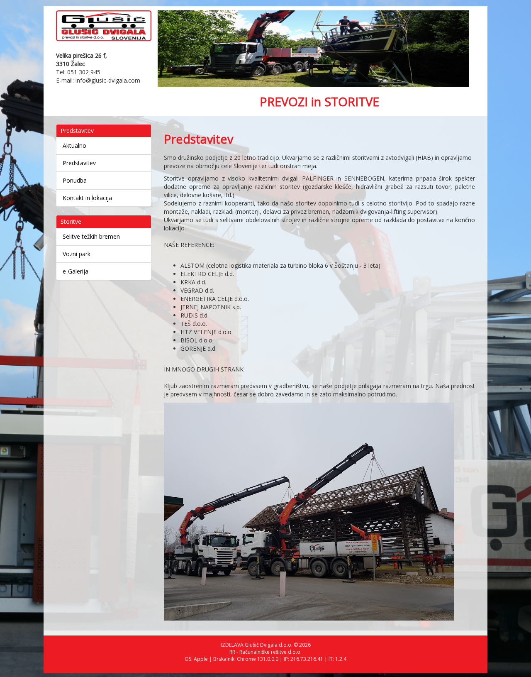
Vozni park (76, 254)
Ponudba (75, 180)
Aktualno (74, 145)
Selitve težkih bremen (91, 236)
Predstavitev (79, 163)
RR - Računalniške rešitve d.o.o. (265, 651)
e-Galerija (75, 271)
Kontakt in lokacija (87, 198)
